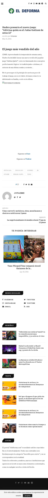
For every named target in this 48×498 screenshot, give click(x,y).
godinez (30, 170)
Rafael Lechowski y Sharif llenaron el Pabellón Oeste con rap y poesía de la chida (31, 348)
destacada (7, 170)
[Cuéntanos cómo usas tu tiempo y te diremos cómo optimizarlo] (9, 428)
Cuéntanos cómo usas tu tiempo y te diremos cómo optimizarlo (32, 425)
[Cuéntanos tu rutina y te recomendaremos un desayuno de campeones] (9, 386)
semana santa (18, 174)
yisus (29, 174)
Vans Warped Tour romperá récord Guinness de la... (24, 267)
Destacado (19, 170)
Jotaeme (14, 36)
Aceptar (28, 495)
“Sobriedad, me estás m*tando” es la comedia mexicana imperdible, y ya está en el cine (32, 334)
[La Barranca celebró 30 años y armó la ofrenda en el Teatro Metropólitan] (9, 363)
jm (37, 170)
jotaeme (6, 174)
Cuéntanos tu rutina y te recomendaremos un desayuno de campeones (31, 384)
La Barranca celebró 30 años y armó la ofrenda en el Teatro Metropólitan (30, 362)
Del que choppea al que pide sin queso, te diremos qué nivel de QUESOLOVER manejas (31, 398)
